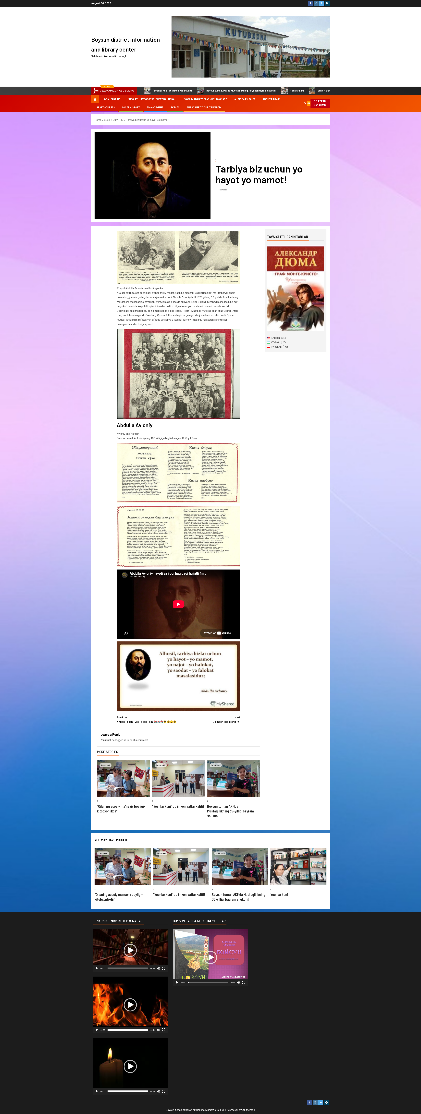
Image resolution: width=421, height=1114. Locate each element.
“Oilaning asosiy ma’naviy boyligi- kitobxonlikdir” (330, 90)
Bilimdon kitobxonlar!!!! (226, 719)
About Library (271, 99)
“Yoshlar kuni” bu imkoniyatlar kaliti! (178, 806)
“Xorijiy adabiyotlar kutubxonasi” (205, 99)
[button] (130, 950)
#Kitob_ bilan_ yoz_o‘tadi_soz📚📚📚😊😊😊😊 (146, 719)
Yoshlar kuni (241, 90)
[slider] (128, 968)
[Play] (97, 968)
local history (131, 107)
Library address (105, 107)
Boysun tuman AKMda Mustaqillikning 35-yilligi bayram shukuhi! (186, 90)
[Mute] (158, 968)
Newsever (232, 1110)
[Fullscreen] (163, 968)
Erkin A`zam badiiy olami (275, 90)
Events (175, 107)
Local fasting (111, 99)
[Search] (305, 103)
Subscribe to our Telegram (204, 107)
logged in (120, 740)
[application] (130, 950)
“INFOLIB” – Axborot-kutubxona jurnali (152, 99)
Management (155, 107)
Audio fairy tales (245, 99)
